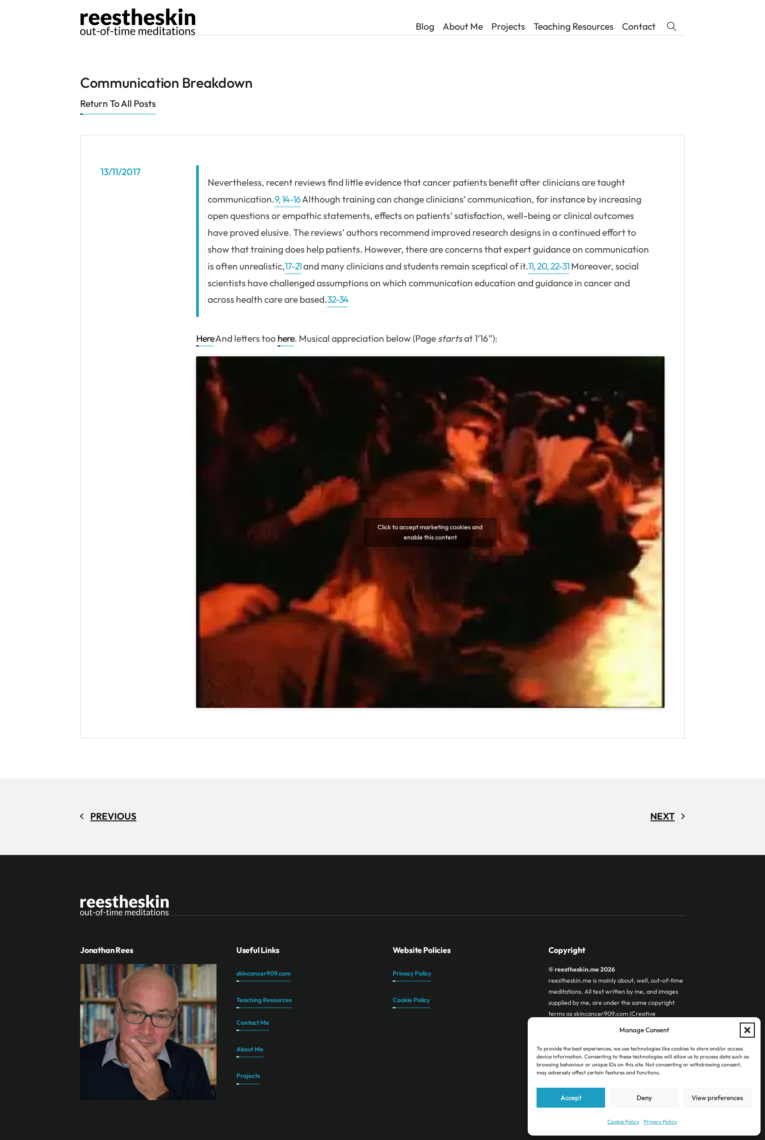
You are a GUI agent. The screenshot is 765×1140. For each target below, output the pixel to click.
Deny (644, 1097)
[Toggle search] (671, 26)
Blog (425, 26)
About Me (463, 26)
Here (205, 338)
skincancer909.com (263, 973)
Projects (508, 26)
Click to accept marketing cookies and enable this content (430, 532)
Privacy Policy (660, 1121)
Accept (571, 1097)
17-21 (293, 266)
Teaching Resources (573, 26)
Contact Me (252, 1023)
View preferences (717, 1097)
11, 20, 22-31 (548, 266)
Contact (639, 26)
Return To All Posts (118, 103)
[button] (747, 1030)
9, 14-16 (287, 199)
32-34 (338, 299)
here (286, 338)
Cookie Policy (623, 1121)
